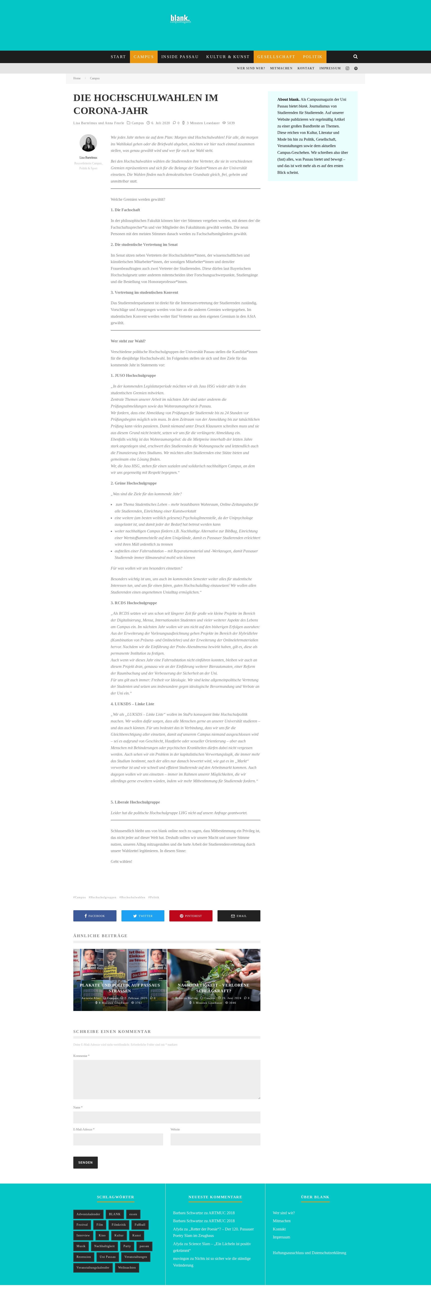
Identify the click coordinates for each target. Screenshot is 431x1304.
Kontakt (306, 68)
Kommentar (81, 1056)
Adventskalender (88, 1214)
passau (144, 1246)
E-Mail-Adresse (84, 1129)
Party (127, 1246)
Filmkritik (119, 1224)
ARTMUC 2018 (222, 1213)
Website (175, 1129)
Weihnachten (127, 1267)
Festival (82, 1224)
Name (78, 1107)
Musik (81, 1246)
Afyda (178, 1229)
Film (100, 1224)
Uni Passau (108, 1257)
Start (118, 57)
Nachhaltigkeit (104, 1246)
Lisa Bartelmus (85, 123)
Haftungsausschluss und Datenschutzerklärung (309, 1253)
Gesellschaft (276, 57)
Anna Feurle (114, 123)
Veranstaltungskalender (93, 1267)
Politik (313, 57)
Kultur (119, 1235)
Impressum (330, 68)
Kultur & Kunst (228, 57)
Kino (102, 1235)
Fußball (140, 1224)
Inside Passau (180, 57)
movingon (181, 1258)
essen (133, 1214)
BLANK (115, 1214)
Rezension (84, 1257)
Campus (144, 57)
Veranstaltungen (135, 1257)
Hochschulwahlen (133, 897)
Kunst (136, 1235)
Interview (83, 1235)
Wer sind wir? (251, 68)
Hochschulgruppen (103, 897)
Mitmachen (281, 68)
